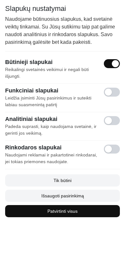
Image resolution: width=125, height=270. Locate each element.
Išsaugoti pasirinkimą (62, 195)
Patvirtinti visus (62, 211)
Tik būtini (62, 180)
